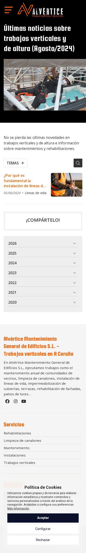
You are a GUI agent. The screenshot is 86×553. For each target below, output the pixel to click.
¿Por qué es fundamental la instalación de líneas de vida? (24, 180)
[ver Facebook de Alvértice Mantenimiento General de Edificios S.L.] (8, 402)
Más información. (18, 508)
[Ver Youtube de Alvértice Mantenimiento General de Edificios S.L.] (24, 402)
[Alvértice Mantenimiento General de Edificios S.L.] (40, 10)
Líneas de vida (35, 193)
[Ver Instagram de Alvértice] (16, 402)
